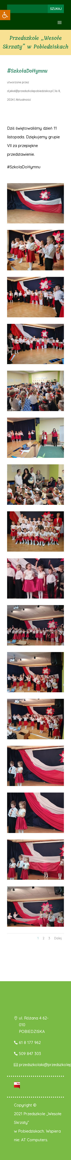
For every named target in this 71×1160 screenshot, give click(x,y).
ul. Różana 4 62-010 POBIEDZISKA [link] (34, 1025)
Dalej (58, 938)
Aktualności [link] (23, 99)
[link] (5, 15)
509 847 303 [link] (30, 1053)
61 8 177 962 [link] (30, 1042)
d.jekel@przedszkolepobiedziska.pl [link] (30, 91)
